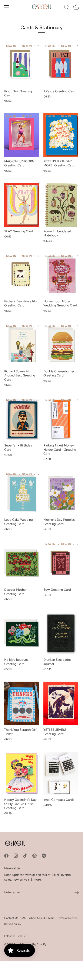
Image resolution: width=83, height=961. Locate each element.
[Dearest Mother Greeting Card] (21, 563)
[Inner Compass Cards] (60, 773)
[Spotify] (44, 855)
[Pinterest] (34, 855)
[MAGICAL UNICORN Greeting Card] (21, 135)
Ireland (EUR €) (13, 936)
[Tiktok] (25, 855)
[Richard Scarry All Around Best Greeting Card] (21, 345)
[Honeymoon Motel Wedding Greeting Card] (60, 275)
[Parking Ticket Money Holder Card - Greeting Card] (60, 419)
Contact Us (11, 918)
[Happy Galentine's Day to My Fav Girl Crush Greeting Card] (21, 773)
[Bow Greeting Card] (60, 563)
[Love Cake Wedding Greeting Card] (21, 493)
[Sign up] (76, 892)
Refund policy (12, 923)
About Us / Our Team (41, 918)
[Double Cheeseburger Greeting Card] (60, 345)
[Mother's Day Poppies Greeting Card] (60, 493)
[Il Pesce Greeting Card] (60, 65)
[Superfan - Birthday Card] (21, 419)
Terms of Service (67, 918)
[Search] (66, 8)
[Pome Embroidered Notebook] (60, 205)
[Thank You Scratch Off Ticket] (21, 703)
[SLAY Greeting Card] (21, 205)
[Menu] (6, 7)
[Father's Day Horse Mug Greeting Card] (21, 275)
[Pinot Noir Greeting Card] (21, 65)
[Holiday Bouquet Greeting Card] (21, 633)
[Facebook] (6, 855)
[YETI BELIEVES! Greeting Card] (60, 703)
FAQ (23, 918)
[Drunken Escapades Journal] (60, 633)
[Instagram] (16, 855)
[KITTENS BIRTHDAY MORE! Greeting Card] (60, 135)
